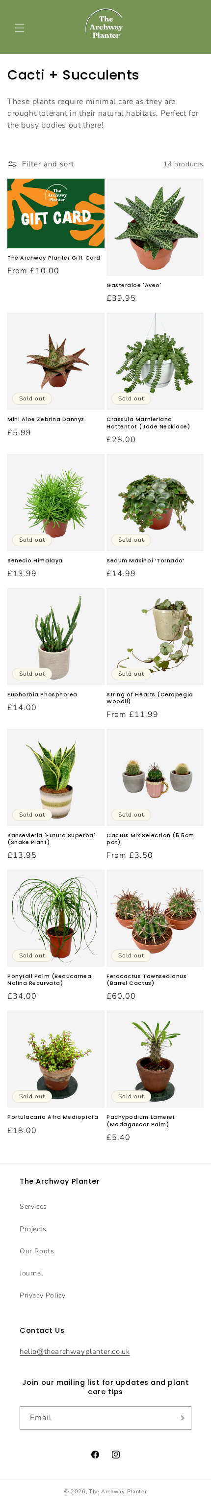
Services (33, 1206)
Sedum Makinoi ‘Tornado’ (145, 560)
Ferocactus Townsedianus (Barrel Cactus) (146, 980)
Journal (31, 1273)
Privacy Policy (42, 1295)
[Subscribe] (180, 1418)
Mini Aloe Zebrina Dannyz (45, 419)
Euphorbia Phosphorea (42, 694)
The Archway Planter (118, 1491)
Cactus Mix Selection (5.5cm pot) (150, 839)
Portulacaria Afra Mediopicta (52, 1117)
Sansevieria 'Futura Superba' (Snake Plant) (51, 839)
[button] (19, 28)
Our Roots (37, 1251)
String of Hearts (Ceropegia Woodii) (149, 698)
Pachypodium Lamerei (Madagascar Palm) (140, 1121)
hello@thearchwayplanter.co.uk (75, 1351)
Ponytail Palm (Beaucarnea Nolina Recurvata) (49, 980)
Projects (33, 1229)
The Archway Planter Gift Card (54, 258)
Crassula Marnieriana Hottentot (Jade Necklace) (148, 423)
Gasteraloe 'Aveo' (133, 285)
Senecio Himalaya (35, 560)
